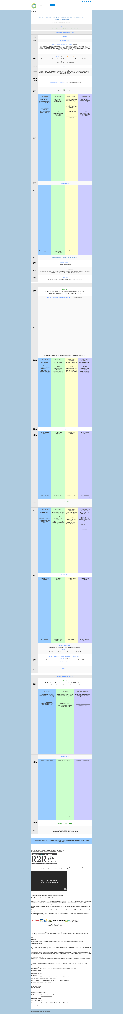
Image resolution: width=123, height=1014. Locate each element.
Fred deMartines (59, 371)
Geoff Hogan (71, 117)
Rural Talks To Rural (60, 4)
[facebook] (90, 2)
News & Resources (69, 4)
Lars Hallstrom (74, 371)
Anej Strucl (74, 523)
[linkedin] (87, 2)
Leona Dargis (67, 658)
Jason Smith (85, 113)
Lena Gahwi (78, 704)
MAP (32, 937)
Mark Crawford (49, 702)
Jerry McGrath (47, 703)
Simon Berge (67, 706)
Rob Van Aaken (74, 116)
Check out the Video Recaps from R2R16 (39, 847)
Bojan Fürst (43, 521)
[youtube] (85, 2)
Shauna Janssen (86, 528)
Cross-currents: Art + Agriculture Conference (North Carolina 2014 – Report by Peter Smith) (49, 1002)
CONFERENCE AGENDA (36, 899)
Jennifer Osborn (46, 372)
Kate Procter (84, 529)
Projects (52, 4)
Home (48, 4)
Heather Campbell (85, 372)
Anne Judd (47, 112)
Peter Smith (74, 368)
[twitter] (88, 2)
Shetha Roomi (84, 704)
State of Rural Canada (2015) (37, 1000)
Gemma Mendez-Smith (85, 700)
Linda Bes (63, 705)
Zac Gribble (73, 522)
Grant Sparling (85, 115)
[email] (83, 2)
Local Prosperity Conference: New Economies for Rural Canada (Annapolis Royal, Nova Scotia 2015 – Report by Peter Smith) (56, 1005)
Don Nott (61, 372)
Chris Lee (62, 706)
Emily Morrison (87, 114)
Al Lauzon (75, 44)
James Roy (42, 112)
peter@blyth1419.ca (42, 992)
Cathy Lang (67, 703)
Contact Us (89, 4)
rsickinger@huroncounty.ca (46, 996)
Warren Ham (56, 372)
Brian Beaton (72, 114)
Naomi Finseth (86, 371)
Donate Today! (82, 4)
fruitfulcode (39, 1011)
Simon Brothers (46, 520)
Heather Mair (69, 523)
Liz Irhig (58, 521)
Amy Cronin (70, 269)
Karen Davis (71, 370)
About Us (76, 4)
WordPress (48, 1011)
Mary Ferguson (68, 705)
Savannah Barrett (48, 704)
